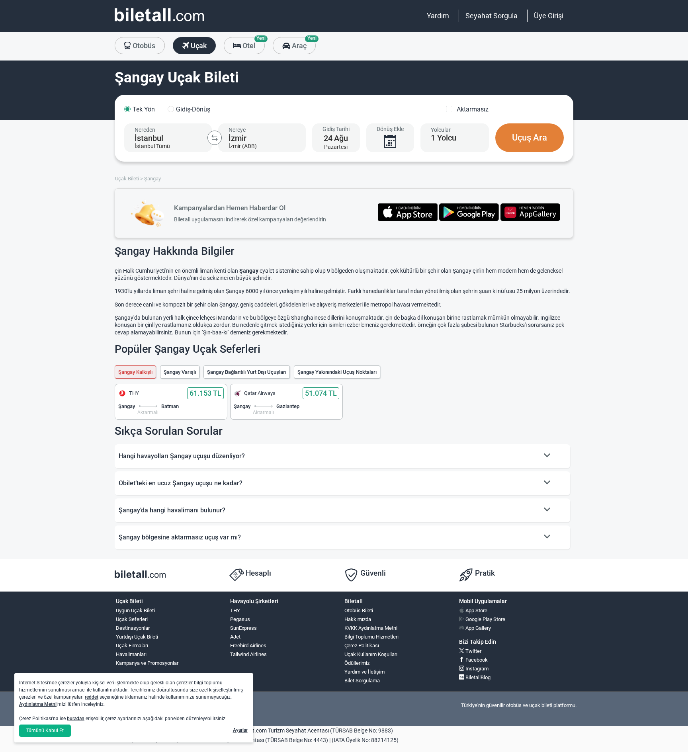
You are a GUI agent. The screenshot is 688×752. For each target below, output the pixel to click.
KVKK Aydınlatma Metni (370, 628)
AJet (235, 637)
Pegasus (240, 619)
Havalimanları (131, 654)
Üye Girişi (548, 16)
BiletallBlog (477, 677)
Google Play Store (484, 619)
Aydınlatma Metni (38, 704)
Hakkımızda (357, 619)
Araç (302, 43)
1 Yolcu (443, 138)
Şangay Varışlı (180, 372)
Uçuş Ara (529, 138)
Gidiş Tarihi (336, 129)
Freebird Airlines (248, 645)
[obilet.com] (159, 22)
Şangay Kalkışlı (135, 372)
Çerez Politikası (361, 645)
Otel (253, 43)
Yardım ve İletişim (364, 672)
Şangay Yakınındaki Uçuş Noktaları (337, 372)
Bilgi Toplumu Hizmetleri (371, 637)
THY (235, 610)
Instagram (476, 669)
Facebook (476, 660)
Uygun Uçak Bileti (135, 610)
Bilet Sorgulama (362, 681)
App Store (475, 610)
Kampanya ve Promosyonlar (147, 663)
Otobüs (143, 45)
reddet (91, 697)
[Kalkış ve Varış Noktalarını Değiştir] (214, 138)
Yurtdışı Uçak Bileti (137, 637)
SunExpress (243, 628)
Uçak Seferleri (132, 619)
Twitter (472, 651)
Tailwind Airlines (248, 654)
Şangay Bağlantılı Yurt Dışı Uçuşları (246, 372)
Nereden (145, 130)
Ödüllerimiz (356, 663)
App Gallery (477, 628)
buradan (75, 718)
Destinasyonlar (133, 628)
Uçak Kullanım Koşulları (370, 654)
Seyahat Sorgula (491, 16)
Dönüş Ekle (390, 129)
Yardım (438, 16)
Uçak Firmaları (132, 645)
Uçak (198, 45)
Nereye (237, 130)
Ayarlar (240, 730)
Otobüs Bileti (358, 610)
